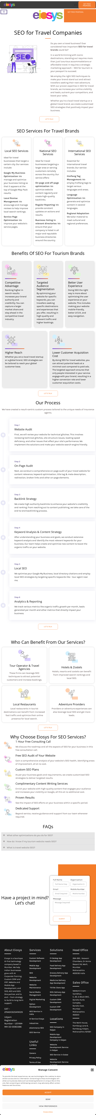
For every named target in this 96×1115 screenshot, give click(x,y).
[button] (92, 1070)
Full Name (57, 880)
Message (57, 899)
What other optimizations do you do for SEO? (30, 835)
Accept (48, 1092)
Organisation (76, 880)
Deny (48, 1099)
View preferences (48, 1106)
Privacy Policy (48, 1112)
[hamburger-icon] (75, 5)
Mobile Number (77, 889)
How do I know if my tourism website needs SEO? (31, 841)
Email (55, 889)
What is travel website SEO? (21, 847)
